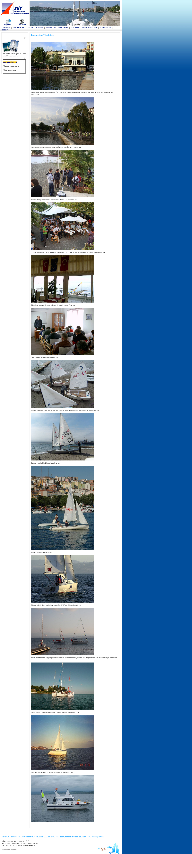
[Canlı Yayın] (21, 25)
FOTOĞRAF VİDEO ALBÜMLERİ (75, 837)
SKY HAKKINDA (19, 28)
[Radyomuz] (7, 25)
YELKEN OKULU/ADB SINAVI (57, 28)
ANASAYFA (6, 28)
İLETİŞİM (5, 30)
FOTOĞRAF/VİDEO (89, 28)
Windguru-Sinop (10, 70)
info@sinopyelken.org (28, 845)
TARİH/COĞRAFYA (36, 28)
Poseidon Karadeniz (12, 66)
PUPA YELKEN (105, 28)
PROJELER (75, 28)
